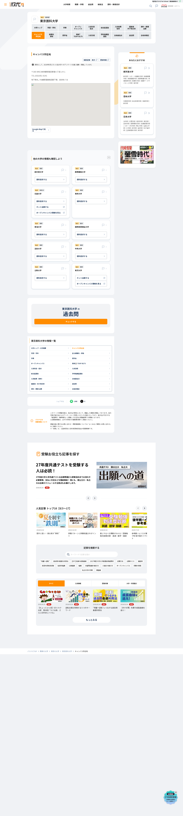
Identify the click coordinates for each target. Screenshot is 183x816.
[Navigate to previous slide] (88, 498)
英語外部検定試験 (48, 566)
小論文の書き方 (107, 566)
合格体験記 (76, 389)
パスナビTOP (32, 651)
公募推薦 (72, 566)
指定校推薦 (61, 566)
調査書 (98, 570)
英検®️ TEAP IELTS (79, 363)
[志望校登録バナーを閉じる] (176, 791)
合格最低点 (76, 379)
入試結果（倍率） (37, 379)
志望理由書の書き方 (92, 566)
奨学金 (74, 358)
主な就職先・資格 (78, 353)
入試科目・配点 (36, 368)
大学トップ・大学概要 (38, 348)
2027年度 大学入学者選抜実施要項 (101, 561)
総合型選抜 (35, 374)
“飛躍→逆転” (45, 561)
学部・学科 (35, 353)
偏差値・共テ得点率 (38, 384)
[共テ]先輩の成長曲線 (79, 561)
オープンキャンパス (37, 363)
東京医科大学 (49, 21)
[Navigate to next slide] (94, 498)
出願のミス (130, 561)
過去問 (74, 384)
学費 (32, 358)
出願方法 (120, 561)
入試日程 (75, 368)
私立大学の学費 (87, 570)
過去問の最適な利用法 (60, 561)
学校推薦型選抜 (77, 374)
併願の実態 (137, 566)
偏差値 (140, 561)
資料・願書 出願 (36, 389)
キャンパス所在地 (78, 348)
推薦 (80, 566)
